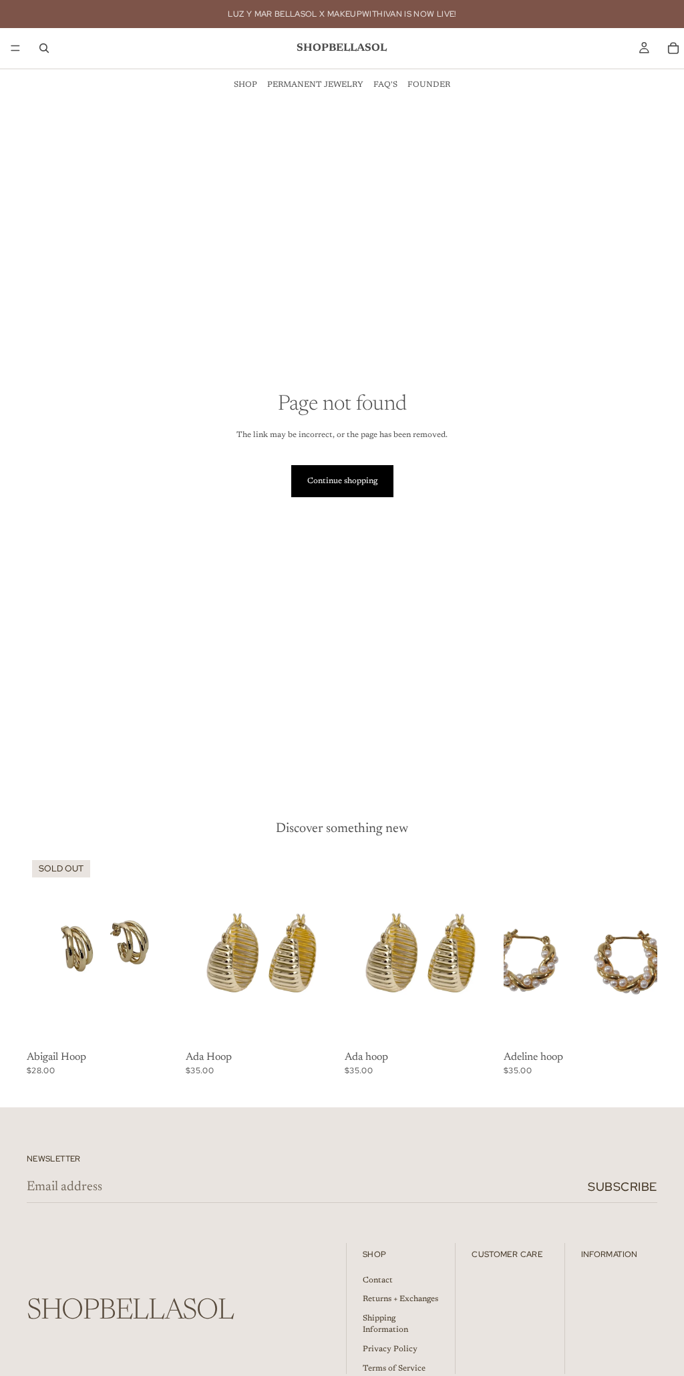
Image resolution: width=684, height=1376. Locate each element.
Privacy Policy (390, 1349)
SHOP (245, 85)
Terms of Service (394, 1369)
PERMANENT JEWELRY (315, 85)
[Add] (319, 1026)
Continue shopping (342, 481)
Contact (378, 1280)
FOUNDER (428, 85)
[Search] (44, 48)
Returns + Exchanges (400, 1300)
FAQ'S (385, 85)
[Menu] (15, 48)
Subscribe (622, 1186)
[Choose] (478, 1026)
